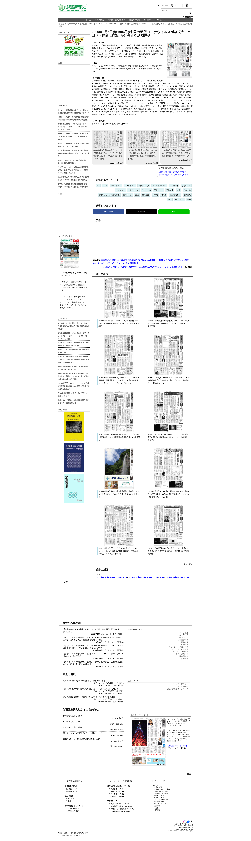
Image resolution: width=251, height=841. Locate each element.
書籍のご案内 (134, 20)
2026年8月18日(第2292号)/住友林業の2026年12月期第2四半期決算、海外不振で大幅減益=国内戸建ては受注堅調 (168, 323)
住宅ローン (127, 195)
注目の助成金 (118, 685)
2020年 (92, 24)
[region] (142, 239)
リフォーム (146, 190)
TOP (189, 774)
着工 (170, 199)
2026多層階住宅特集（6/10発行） (121, 806)
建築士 (163, 195)
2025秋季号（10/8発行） (117, 796)
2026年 (100, 577)
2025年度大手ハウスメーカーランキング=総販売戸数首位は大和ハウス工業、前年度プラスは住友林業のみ (73, 386)
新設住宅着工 (175, 195)
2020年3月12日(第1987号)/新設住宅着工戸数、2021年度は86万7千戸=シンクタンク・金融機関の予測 (142, 267)
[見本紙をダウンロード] (148, 765)
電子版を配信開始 (161, 793)
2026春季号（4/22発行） (117, 791)
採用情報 (158, 810)
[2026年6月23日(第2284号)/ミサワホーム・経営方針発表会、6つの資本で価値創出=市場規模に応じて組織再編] (168, 545)
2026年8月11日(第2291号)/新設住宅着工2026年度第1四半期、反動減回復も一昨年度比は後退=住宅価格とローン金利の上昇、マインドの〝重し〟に (119, 380)
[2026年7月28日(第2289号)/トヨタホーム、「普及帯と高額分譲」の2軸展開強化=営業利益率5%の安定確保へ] (119, 432)
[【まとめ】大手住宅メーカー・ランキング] (74, 51)
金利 (189, 199)
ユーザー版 (110, 634)
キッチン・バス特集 (180, 649)
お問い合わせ (160, 20)
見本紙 (68, 801)
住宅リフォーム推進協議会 (109, 195)
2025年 (106, 577)
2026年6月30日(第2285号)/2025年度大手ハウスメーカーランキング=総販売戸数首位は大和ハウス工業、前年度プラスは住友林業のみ (119, 551)
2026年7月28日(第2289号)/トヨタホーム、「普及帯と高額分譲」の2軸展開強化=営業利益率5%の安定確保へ (119, 437)
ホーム (88, 20)
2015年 (168, 577)
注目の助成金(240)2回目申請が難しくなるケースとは (84, 681)
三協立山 (169, 190)
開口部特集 (183, 656)
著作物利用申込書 (72, 811)
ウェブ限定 (183, 633)
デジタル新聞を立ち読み (180, 175)
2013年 (180, 577)
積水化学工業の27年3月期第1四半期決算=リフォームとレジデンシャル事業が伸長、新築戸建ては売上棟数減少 (73, 359)
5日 (103, 24)
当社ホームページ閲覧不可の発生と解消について (82, 733)
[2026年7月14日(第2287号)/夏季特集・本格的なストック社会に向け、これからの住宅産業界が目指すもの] (119, 488)
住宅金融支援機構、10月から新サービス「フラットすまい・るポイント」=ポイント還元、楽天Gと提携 (73, 126)
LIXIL (105, 186)
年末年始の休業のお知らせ (73, 727)
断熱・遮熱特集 (182, 654)
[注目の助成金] (74, 40)
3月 (98, 24)
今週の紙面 (99, 20)
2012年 (186, 577)
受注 (137, 195)
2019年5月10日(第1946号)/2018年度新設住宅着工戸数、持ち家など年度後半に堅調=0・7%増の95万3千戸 (176, 153)
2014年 (174, 577)
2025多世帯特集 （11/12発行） (120, 811)
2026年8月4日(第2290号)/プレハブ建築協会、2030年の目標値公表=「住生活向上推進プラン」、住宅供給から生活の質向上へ (169, 380)
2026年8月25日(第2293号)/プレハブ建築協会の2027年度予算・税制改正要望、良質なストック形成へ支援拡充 (119, 323)
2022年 (124, 577)
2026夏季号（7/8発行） (117, 789)
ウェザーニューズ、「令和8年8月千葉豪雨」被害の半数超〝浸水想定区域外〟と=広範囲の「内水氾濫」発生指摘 (74, 170)
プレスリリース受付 (161, 799)
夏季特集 (184, 642)
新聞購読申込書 (71, 789)
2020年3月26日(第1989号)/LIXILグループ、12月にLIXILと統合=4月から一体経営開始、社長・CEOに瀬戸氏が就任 (142, 154)
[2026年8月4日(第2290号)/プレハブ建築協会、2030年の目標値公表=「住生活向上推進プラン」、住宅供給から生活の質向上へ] (168, 375)
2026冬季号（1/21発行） (117, 794)
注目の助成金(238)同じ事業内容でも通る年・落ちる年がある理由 (89, 697)
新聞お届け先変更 (161, 791)
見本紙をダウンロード (181, 172)
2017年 (155, 577)
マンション (120, 190)
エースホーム (115, 186)
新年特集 (184, 659)
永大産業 (187, 195)
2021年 (131, 577)
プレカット (174, 186)
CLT (98, 186)
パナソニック (143, 186)
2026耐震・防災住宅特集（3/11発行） (122, 809)
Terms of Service (184, 830)
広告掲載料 (70, 798)
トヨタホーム (129, 186)
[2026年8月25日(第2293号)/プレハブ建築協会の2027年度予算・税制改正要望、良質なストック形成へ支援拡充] (119, 318)
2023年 (118, 577)
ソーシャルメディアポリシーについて (181, 826)
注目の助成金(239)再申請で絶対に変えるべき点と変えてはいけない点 (90, 689)
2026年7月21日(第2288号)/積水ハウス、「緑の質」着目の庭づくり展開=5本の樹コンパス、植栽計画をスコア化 (168, 437)
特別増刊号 (119, 634)
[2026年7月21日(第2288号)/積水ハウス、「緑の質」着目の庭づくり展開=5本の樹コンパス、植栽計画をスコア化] (168, 432)
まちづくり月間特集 (116, 642)
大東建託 (145, 195)
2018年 (149, 577)
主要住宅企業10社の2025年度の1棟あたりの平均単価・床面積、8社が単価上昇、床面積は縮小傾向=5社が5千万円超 (73, 376)
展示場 (155, 195)
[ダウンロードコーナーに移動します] (69, 268)
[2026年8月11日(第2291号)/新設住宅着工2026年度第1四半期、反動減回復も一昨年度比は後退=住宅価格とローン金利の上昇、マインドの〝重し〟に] (119, 375)
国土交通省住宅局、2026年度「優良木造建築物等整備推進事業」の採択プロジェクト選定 (73, 153)
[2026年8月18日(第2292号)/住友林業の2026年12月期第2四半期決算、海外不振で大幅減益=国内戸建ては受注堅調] (168, 318)
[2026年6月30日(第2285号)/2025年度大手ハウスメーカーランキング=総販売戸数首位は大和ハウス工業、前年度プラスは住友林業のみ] (119, 545)
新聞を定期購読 (165, 172)
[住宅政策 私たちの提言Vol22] (74, 457)
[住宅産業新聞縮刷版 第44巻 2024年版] (74, 488)
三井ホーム (158, 190)
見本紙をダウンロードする (177, 746)
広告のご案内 (159, 797)
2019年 (143, 577)
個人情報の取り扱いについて (184, 824)
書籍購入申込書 (71, 791)
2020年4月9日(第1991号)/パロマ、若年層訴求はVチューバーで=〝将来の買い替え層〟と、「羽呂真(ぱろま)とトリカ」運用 (108, 154)
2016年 (161, 577)
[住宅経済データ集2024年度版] (74, 426)
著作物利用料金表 (72, 808)
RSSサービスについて (162, 804)
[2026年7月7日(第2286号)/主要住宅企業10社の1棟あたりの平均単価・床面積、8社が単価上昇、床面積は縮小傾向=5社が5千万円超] (168, 488)
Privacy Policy (171, 830)
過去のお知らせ (116, 746)
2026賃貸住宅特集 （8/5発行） (120, 804)
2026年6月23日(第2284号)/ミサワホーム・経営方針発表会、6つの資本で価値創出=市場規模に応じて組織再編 (168, 551)
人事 (178, 190)
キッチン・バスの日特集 (178, 647)
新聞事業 (72, 24)
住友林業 (187, 190)
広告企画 (184, 645)
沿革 (156, 808)
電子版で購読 (164, 175)
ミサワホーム (133, 190)
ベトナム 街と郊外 (180, 684)
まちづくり (186, 186)
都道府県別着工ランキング (177, 689)
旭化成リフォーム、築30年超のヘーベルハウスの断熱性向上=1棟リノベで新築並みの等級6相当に (74, 136)
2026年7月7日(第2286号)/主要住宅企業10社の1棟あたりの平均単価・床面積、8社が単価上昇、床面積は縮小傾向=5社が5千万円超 (168, 494)
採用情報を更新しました (73, 716)
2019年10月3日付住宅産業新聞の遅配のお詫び (81, 739)
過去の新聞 (188, 564)
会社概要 (147, 20)
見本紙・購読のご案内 (116, 20)
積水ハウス (179, 199)
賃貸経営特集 (183, 640)
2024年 (112, 577)
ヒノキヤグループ (159, 186)
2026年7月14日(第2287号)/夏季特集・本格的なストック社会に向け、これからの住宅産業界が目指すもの (118, 494)
